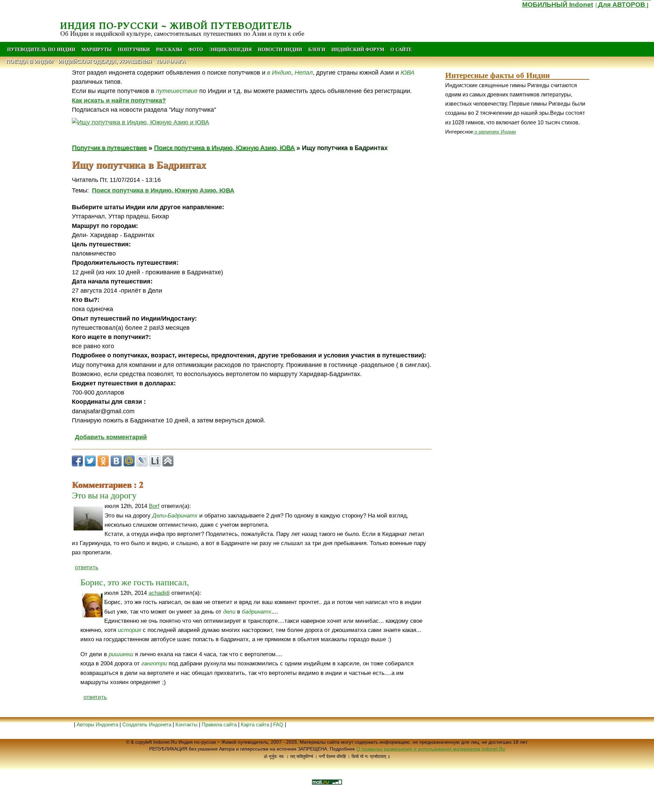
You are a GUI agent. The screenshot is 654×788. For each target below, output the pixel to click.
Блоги (316, 49)
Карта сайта (255, 724)
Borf (154, 506)
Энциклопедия (230, 49)
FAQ (278, 724)
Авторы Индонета (97, 724)
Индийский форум (357, 49)
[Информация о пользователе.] (88, 518)
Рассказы (169, 49)
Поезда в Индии (29, 61)
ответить (86, 567)
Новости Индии (280, 49)
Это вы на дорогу (104, 495)
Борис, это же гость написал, (134, 582)
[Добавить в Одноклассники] (103, 460)
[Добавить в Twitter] (90, 460)
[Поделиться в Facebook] (77, 460)
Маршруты (96, 49)
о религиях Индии (494, 132)
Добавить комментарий (111, 437)
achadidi (159, 593)
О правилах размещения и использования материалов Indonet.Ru (430, 749)
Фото (195, 49)
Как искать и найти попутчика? (119, 100)
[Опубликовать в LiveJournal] (142, 460)
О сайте (401, 49)
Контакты (187, 724)
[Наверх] (167, 460)
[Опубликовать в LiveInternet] (155, 460)
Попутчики (134, 49)
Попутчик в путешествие (109, 147)
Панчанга (171, 61)
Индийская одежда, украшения (105, 61)
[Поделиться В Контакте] (116, 460)
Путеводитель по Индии (41, 49)
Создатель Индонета (146, 724)
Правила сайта (219, 724)
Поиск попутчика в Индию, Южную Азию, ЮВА (224, 147)
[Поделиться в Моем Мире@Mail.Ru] (129, 460)
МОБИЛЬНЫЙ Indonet (557, 4)
